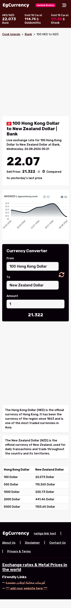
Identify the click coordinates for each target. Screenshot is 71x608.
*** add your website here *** (26, 588)
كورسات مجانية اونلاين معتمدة (25, 582)
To (8, 277)
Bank (28, 34)
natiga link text (45, 533)
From (10, 258)
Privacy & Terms (19, 551)
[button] (61, 275)
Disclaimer (32, 542)
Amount (12, 296)
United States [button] (45, 5)
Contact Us (57, 542)
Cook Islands (11, 34)
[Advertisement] (35, 74)
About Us (8, 542)
